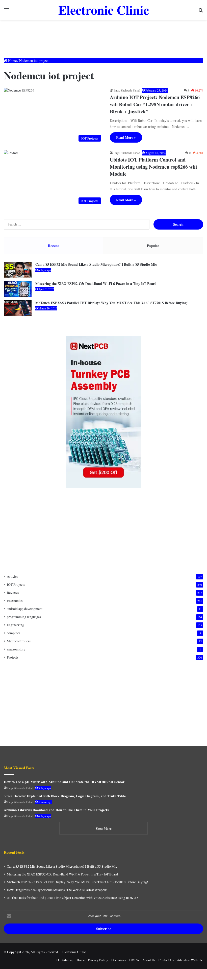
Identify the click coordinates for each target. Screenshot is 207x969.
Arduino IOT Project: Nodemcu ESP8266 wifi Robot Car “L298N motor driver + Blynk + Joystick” (155, 104)
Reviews (13, 592)
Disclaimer (118, 960)
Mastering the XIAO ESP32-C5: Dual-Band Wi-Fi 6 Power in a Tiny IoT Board (96, 283)
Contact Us (166, 960)
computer (13, 633)
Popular (153, 245)
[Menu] (6, 11)
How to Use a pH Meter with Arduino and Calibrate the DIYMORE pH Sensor (64, 781)
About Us (148, 960)
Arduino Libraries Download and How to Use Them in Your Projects (56, 810)
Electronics (14, 600)
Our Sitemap (65, 960)
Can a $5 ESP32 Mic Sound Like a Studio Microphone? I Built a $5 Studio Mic (96, 264)
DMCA (134, 960)
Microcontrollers (19, 641)
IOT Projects (16, 584)
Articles (12, 576)
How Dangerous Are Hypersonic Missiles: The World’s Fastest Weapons (57, 890)
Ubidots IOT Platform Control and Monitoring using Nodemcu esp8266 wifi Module (153, 166)
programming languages (24, 617)
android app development (24, 608)
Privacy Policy (98, 960)
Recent (53, 245)
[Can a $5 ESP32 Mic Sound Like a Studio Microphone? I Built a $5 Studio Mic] (18, 270)
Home (12, 60)
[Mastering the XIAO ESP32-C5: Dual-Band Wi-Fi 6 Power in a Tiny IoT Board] (18, 289)
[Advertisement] (103, 36)
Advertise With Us (189, 960)
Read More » (126, 137)
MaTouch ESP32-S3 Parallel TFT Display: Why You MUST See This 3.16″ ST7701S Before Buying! (111, 302)
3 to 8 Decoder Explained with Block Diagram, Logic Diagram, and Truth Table (65, 796)
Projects (12, 657)
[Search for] (200, 11)
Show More (104, 828)
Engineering (15, 625)
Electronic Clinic (74, 952)
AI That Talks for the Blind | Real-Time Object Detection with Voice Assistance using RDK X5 (72, 897)
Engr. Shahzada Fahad (127, 90)
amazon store (16, 649)
